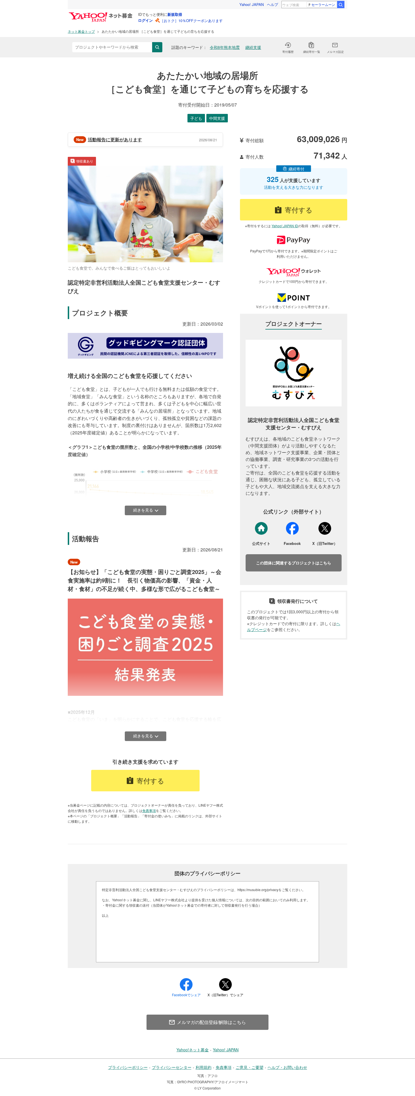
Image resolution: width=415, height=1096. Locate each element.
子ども (196, 118)
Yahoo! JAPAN (251, 4)
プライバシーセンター (171, 1067)
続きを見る (143, 510)
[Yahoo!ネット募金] (101, 14)
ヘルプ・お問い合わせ (287, 1067)
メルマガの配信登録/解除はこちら (211, 1022)
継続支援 (253, 47)
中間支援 (217, 118)
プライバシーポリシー (128, 1067)
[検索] (340, 4)
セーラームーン (323, 4)
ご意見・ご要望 (249, 1067)
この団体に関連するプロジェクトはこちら (293, 563)
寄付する (150, 780)
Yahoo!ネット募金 (192, 1049)
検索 (157, 47)
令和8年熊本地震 (225, 47)
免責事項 (149, 810)
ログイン (145, 20)
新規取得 (174, 14)
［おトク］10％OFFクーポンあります (191, 20)
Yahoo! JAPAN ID (285, 225)
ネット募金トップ (81, 31)
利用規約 (203, 1067)
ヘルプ (272, 4)
